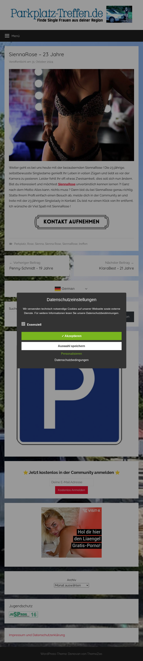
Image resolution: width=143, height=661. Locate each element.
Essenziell (34, 324)
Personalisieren (71, 353)
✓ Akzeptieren (72, 336)
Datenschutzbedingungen (72, 360)
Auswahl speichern (71, 346)
